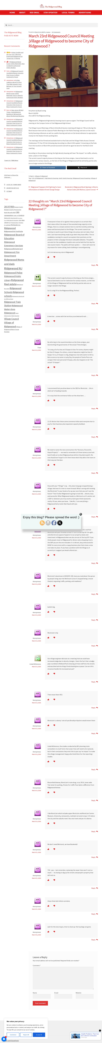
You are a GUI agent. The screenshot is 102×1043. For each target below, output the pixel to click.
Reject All (26, 1035)
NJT (10, 222)
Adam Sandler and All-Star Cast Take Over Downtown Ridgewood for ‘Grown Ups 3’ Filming (14, 55)
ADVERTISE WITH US (12, 188)
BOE (14, 212)
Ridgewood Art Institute (13, 231)
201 (6, 206)
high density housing (51, 178)
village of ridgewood (41, 176)
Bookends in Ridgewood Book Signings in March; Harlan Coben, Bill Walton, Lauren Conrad (81, 188)
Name (35, 993)
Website (78, 993)
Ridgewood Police (13, 272)
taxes (17, 313)
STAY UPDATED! (50, 12)
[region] (26, 1028)
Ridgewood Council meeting (81, 178)
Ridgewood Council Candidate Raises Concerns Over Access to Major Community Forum (14, 74)
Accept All (39, 1035)
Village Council (11, 318)
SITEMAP (9, 191)
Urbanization (7, 316)
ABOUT (22, 12)
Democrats (7, 218)
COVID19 (21, 215)
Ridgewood (10, 228)
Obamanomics (15, 222)
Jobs (20, 220)
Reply (93, 265)
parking (8, 225)
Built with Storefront (11, 1041)
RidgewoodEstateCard (13, 249)
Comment (37, 965)
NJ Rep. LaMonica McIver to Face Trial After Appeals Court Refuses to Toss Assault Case (14, 84)
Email (56, 993)
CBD (17, 212)
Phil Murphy (14, 225)
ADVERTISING (85, 12)
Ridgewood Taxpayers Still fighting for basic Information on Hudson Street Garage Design (45, 188)
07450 (11, 206)
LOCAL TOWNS (68, 12)
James (48, 32)
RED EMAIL (34, 12)
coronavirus (8, 215)
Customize (13, 1035)
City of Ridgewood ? (38, 178)
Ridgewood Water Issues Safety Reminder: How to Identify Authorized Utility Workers (15, 65)
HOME (12, 12)
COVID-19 (15, 215)
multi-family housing (65, 178)
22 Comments (56, 32)
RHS (19, 225)
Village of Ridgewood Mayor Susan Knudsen (13, 329)
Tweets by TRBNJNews (11, 160)
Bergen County (18, 207)
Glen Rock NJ (14, 218)
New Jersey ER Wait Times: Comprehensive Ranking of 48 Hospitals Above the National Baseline (15, 113)
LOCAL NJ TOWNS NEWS (13, 185)
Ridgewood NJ (13, 268)
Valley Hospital (15, 316)
